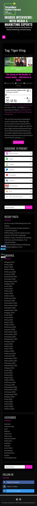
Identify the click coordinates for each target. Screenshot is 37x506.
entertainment (11, 438)
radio (7, 455)
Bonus (8, 431)
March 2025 (10, 296)
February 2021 (11, 382)
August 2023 (10, 341)
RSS (6, 114)
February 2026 (11, 272)
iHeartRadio (15, 112)
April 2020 (9, 406)
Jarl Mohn (9, 448)
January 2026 (10, 274)
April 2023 (9, 349)
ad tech (8, 424)
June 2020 (9, 402)
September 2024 (11, 310)
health (8, 446)
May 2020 (9, 404)
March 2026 (10, 269)
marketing (9, 450)
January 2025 (10, 301)
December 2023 (11, 332)
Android (27, 110)
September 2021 (11, 365)
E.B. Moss (19, 83)
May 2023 (9, 346)
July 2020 (9, 399)
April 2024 (9, 322)
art (7, 429)
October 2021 (10, 363)
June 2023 (9, 344)
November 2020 (11, 390)
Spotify (20, 110)
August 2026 (10, 262)
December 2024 (11, 303)
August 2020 (10, 397)
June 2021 (9, 373)
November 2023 (11, 334)
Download (28, 105)
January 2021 (10, 385)
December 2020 (11, 387)
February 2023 (11, 353)
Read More (18, 142)
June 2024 (9, 317)
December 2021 (11, 358)
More (11, 114)
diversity (9, 436)
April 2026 (9, 267)
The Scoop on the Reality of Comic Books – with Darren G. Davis (18, 77)
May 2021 (9, 375)
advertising (10, 426)
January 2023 (10, 356)
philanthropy (10, 453)
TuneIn (23, 112)
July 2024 (9, 315)
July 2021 (9, 370)
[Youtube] (17, 499)
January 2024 (10, 329)
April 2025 (9, 293)
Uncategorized (11, 458)
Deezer (29, 112)
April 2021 (9, 378)
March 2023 (10, 351)
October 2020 (10, 392)
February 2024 (11, 327)
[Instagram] (20, 499)
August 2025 (10, 284)
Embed (27, 107)
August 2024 (10, 313)
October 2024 (10, 308)
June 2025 (9, 289)
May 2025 (9, 291)
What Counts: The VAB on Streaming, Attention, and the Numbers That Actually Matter (17, 240)
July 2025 (9, 286)
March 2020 (10, 409)
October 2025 (10, 279)
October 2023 (10, 337)
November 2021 (11, 361)
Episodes (9, 441)
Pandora (7, 112)
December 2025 (11, 277)
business (9, 434)
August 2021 (10, 368)
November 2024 (11, 305)
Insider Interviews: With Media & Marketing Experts (19, 21)
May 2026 (9, 265)
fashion (8, 443)
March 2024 (10, 325)
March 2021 (10, 380)
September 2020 (11, 394)
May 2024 (9, 320)
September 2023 (11, 339)
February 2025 (11, 298)
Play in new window (17, 105)
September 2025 (11, 281)
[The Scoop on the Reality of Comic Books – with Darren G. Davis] (18, 65)
